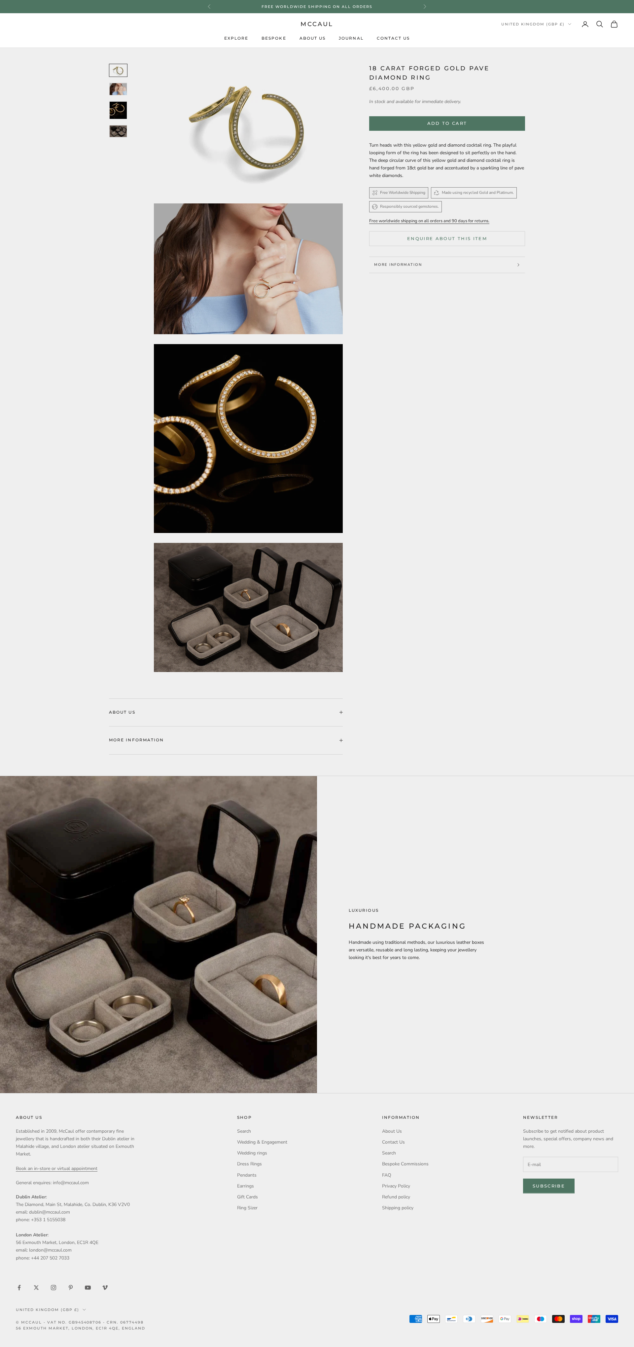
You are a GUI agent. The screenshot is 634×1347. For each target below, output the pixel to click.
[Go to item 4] (118, 131)
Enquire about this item (447, 238)
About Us (312, 38)
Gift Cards (247, 1197)
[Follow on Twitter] (36, 1287)
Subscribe (549, 1185)
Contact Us (393, 38)
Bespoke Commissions (405, 1164)
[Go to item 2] (118, 89)
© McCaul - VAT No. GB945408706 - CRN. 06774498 (80, 1322)
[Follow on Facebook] (19, 1287)
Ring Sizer (247, 1208)
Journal (351, 38)
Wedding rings (252, 1153)
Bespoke (274, 38)
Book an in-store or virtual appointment (56, 1168)
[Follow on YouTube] (88, 1287)
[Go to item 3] (118, 110)
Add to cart (447, 123)
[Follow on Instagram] (53, 1287)
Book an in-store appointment (317, 6)
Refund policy (396, 1197)
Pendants (247, 1175)
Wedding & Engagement (262, 1142)
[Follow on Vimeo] (105, 1287)
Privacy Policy (396, 1186)
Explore (236, 38)
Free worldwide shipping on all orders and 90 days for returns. (429, 221)
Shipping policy (397, 1208)
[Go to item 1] (118, 70)
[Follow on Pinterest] (70, 1287)
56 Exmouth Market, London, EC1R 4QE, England (80, 1328)
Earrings (245, 1186)
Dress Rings (249, 1164)
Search (244, 1131)
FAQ (386, 1175)
